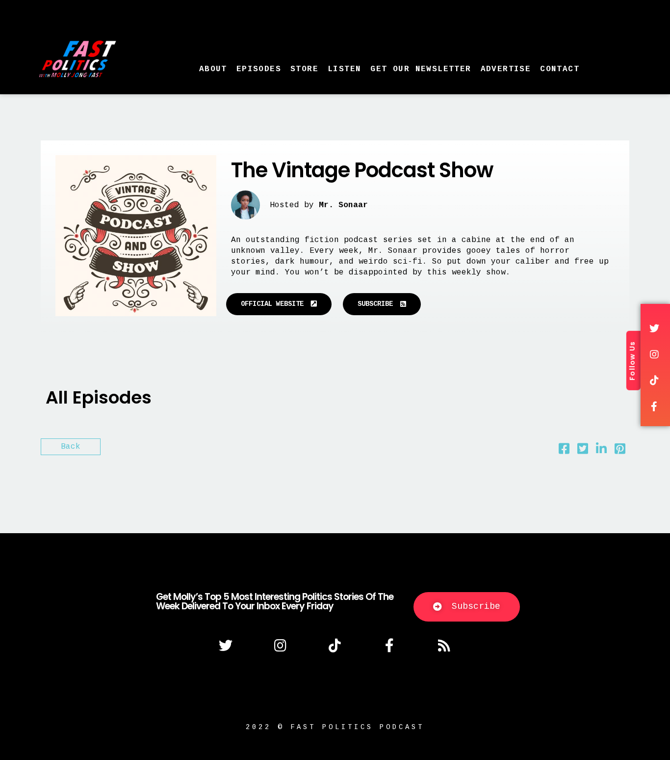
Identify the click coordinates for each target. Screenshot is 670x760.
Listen (344, 69)
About (213, 69)
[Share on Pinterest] (620, 451)
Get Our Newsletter (420, 69)
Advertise (506, 69)
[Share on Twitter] (582, 451)
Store (304, 69)
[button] (279, 304)
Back (70, 446)
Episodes (258, 69)
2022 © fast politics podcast (335, 727)
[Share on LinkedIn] (601, 451)
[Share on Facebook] (564, 451)
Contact (559, 69)
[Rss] (444, 645)
